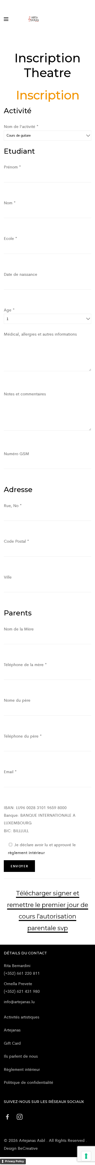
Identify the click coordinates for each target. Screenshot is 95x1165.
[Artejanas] (34, 19)
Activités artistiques (21, 1017)
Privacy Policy (14, 1161)
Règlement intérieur (22, 1069)
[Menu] (6, 19)
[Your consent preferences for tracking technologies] (86, 1156)
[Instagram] (19, 1117)
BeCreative (28, 1148)
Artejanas (12, 1030)
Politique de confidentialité (28, 1082)
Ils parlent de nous (21, 1056)
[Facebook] (7, 1117)
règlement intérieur (26, 852)
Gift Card (12, 1043)
